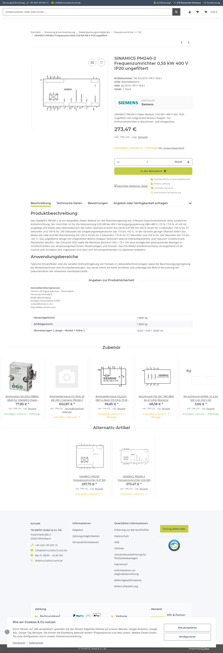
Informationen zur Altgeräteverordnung (126, 572)
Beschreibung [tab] (41, 203)
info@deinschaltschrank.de (68, 2)
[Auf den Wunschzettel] (101, 62)
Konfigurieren (187, 636)
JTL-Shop (205, 648)
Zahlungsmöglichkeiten (86, 536)
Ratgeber (77, 529)
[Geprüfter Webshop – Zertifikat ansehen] (131, 186)
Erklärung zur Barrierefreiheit (131, 529)
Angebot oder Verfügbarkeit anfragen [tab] (140, 203)
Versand (143, 137)
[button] (190, 12)
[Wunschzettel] (198, 12)
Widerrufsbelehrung (126, 586)
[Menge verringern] (118, 161)
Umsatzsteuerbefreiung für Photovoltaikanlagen (130, 556)
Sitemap (119, 548)
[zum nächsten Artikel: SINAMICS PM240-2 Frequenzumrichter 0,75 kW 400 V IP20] (188, 42)
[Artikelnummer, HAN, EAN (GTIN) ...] (176, 12)
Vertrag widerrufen (174, 528)
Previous (9, 387)
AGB (116, 542)
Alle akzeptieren (187, 627)
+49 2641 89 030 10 (39, 2)
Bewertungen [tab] (98, 203)
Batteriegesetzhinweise (127, 580)
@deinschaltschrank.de (49, 560)
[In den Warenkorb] (33, 54)
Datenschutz (121, 536)
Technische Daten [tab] (69, 203)
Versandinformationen (85, 542)
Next (214, 387)
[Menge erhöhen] (188, 161)
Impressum (121, 564)
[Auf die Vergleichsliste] (92, 62)
